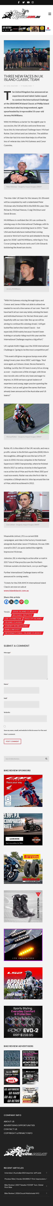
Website (7, 712)
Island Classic (14, 622)
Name (6, 684)
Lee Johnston (13, 619)
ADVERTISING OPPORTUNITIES (19, 1125)
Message (7, 653)
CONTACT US (10, 1129)
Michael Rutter (22, 615)
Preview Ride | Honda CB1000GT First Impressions (25, 1179)
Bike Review (12, 86)
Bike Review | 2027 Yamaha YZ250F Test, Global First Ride (24, 1186)
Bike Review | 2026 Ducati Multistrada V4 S (22, 1193)
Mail (5, 698)
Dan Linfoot (12, 629)
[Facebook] (6, 602)
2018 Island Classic (25, 611)
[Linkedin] (16, 602)
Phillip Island (33, 619)
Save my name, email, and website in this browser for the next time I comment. (25, 732)
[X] (11, 602)
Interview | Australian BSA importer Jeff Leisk (23, 1173)
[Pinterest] (21, 602)
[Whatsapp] (26, 602)
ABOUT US (9, 1121)
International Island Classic (23, 633)
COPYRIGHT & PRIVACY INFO (18, 1133)
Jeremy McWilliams (16, 626)
